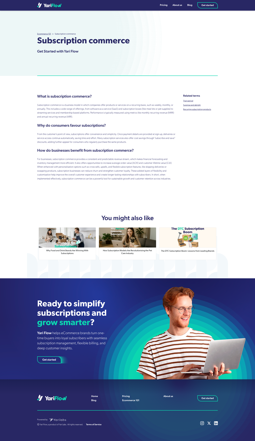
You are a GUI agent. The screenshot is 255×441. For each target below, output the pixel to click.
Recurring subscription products (197, 109)
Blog (189, 5)
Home (94, 396)
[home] (49, 5)
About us (177, 5)
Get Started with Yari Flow (57, 51)
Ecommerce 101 (44, 34)
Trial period (188, 101)
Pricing (163, 5)
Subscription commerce (65, 34)
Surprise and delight (192, 105)
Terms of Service (93, 425)
